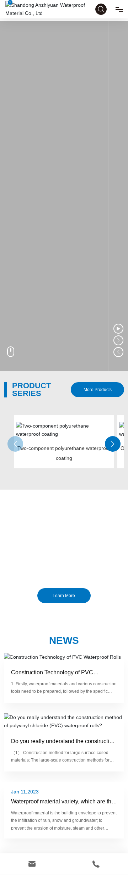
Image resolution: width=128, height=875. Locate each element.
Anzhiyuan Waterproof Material (64, 538)
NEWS (64, 640)
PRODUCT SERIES (31, 389)
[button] (113, 444)
